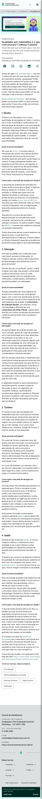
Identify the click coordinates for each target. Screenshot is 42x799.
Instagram (29, 764)
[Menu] (37, 4)
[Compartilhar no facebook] (4, 66)
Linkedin (8, 770)
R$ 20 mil (9, 225)
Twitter (28, 770)
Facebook (9, 764)
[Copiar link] (37, 66)
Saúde (26, 540)
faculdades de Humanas (14, 99)
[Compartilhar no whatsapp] (21, 66)
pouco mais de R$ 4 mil (27, 200)
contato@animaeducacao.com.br (16, 738)
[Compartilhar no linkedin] (29, 66)
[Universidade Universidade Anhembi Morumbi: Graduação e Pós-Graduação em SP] (10, 4)
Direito (15, 151)
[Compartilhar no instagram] (12, 66)
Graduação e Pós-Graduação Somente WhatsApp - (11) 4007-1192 (18, 723)
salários (21, 516)
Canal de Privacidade (28, 783)
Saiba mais (8, 794)
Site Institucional (12, 783)
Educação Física (9, 565)
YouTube (8, 776)
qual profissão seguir (23, 74)
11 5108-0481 (7, 731)
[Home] (2, 11)
